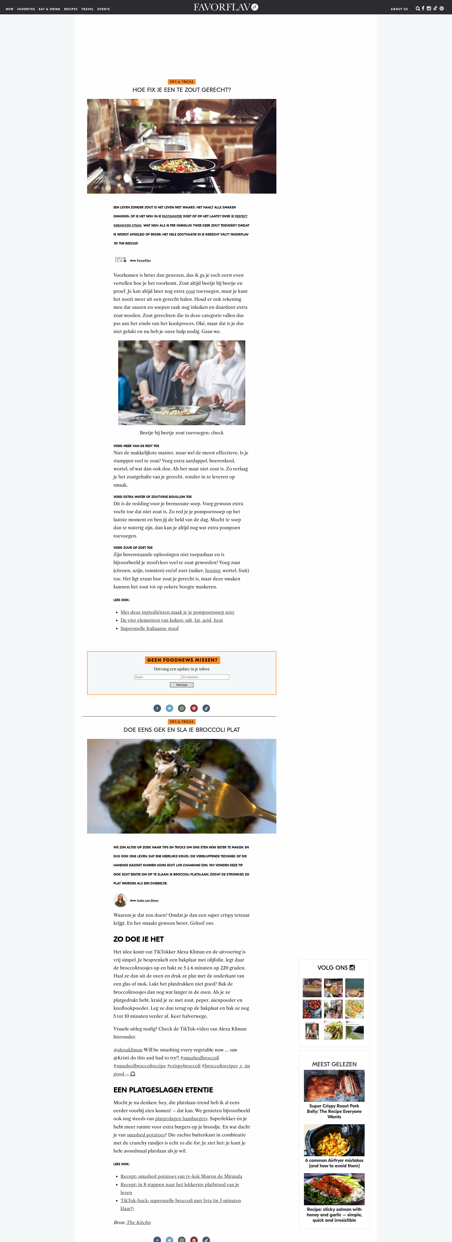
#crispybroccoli (184, 1066)
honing (212, 570)
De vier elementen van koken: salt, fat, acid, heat (172, 620)
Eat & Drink (50, 9)
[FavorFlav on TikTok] (435, 8)
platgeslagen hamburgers (181, 1118)
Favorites (26, 9)
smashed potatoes (146, 1135)
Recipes (71, 9)
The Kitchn (138, 1222)
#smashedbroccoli (199, 1058)
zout (190, 291)
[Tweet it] (169, 710)
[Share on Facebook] (157, 710)
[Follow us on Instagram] (182, 710)
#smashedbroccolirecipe (139, 1066)
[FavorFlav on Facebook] (423, 8)
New (10, 9)
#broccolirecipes (220, 1066)
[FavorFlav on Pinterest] (441, 8)
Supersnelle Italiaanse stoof (150, 628)
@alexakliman (128, 1050)
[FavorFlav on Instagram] (429, 8)
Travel (87, 9)
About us (399, 9)
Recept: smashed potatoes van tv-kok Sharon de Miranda (181, 1176)
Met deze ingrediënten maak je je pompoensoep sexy (178, 612)
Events (103, 9)
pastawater (172, 216)
